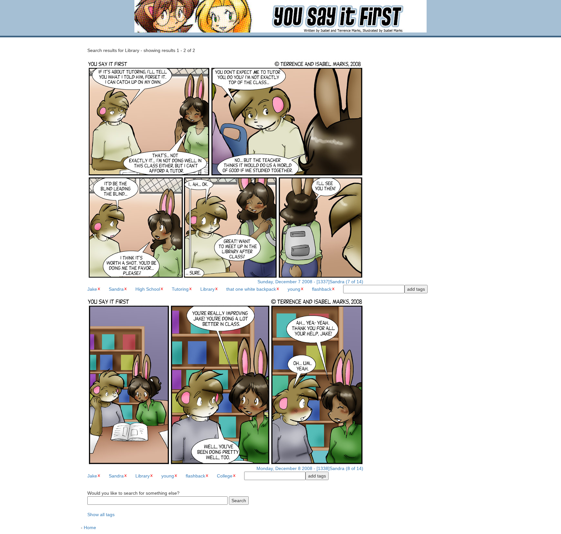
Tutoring (180, 289)
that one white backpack (251, 289)
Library (207, 289)
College (224, 475)
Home (90, 527)
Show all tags (101, 514)
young (294, 289)
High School (147, 289)
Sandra (116, 289)
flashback (321, 289)
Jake (92, 289)
